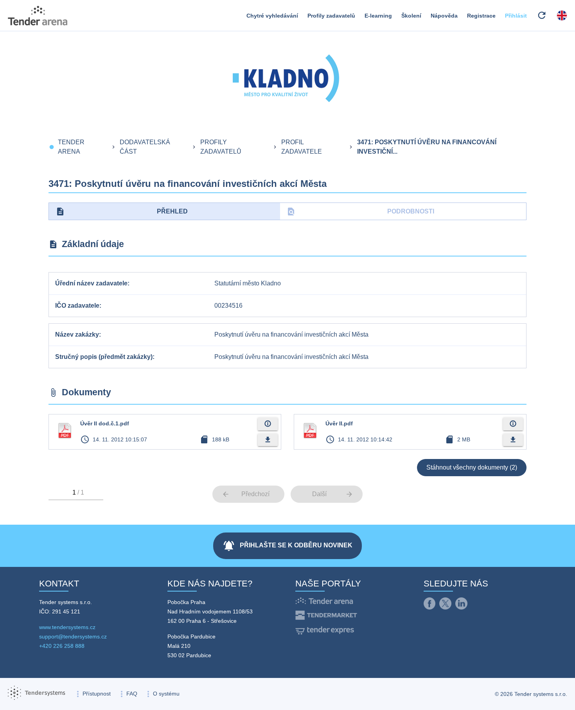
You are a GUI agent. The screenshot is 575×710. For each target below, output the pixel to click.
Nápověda (444, 16)
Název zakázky (77, 334)
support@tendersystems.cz (73, 636)
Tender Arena (71, 147)
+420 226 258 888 (61, 646)
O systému (166, 693)
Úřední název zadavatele (91, 283)
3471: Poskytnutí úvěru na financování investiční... (426, 147)
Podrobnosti (360, 211)
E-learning (378, 16)
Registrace (481, 16)
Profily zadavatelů (331, 16)
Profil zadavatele (301, 147)
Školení (411, 16)
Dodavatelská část (145, 147)
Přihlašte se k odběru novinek (287, 546)
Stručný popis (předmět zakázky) (104, 356)
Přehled (122, 211)
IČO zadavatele (77, 305)
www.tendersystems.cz (67, 627)
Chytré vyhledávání (272, 16)
